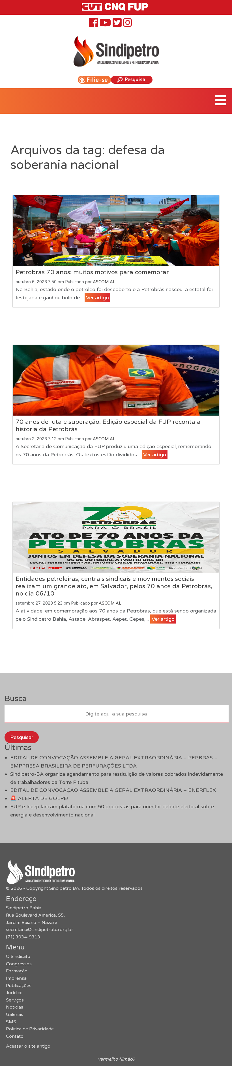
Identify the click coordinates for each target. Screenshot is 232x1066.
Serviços (15, 1000)
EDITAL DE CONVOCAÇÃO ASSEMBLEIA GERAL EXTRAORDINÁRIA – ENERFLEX (113, 790)
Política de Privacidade (30, 1029)
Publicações (18, 985)
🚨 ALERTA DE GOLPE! (39, 798)
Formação (16, 971)
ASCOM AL (104, 282)
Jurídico (14, 993)
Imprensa (16, 978)
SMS (11, 1022)
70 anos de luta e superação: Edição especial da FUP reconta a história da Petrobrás (108, 425)
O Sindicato (18, 956)
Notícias (14, 1007)
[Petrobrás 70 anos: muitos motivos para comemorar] (116, 230)
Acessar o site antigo (28, 1046)
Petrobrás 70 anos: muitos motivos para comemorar (92, 272)
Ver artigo (97, 298)
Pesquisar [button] (21, 737)
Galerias (14, 1014)
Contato (14, 1036)
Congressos (19, 964)
